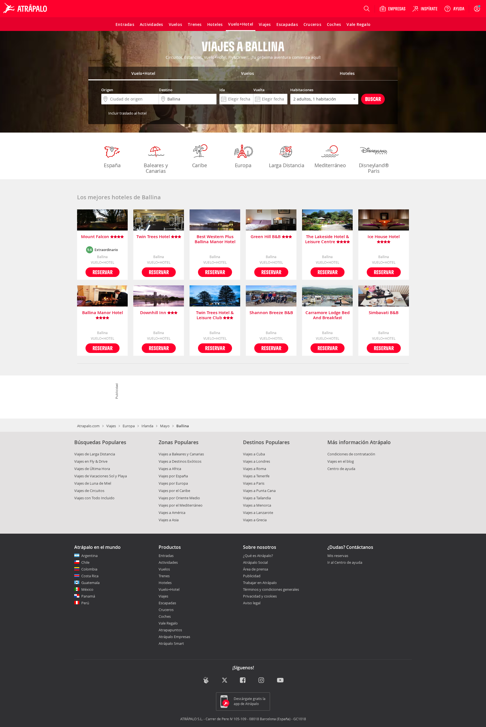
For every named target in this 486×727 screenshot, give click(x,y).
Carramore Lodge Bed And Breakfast (327, 315)
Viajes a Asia (169, 519)
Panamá (88, 596)
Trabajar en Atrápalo (260, 582)
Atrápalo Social (255, 562)
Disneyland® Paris (374, 168)
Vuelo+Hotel (169, 589)
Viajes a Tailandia (257, 497)
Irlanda (147, 425)
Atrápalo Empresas (174, 636)
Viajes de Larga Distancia (94, 454)
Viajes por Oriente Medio (179, 497)
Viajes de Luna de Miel (92, 483)
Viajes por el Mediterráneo (180, 505)
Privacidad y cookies (260, 596)
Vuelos (164, 569)
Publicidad (251, 575)
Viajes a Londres (256, 461)
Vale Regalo (168, 623)
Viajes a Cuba (254, 454)
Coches (165, 616)
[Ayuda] (454, 8)
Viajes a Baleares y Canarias (181, 454)
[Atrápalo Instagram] (261, 680)
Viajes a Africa (170, 468)
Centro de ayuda (341, 468)
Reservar (102, 272)
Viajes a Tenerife (256, 475)
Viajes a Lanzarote (258, 512)
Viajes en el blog (340, 461)
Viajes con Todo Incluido (94, 497)
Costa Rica (89, 575)
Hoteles (165, 582)
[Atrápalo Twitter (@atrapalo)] (224, 680)
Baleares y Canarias (156, 168)
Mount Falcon (95, 237)
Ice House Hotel (384, 237)
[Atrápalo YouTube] (280, 680)
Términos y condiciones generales (271, 589)
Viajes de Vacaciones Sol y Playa (100, 475)
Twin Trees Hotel (153, 237)
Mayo (165, 425)
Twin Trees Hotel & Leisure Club (215, 315)
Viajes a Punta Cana (259, 490)
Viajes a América (172, 512)
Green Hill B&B (266, 237)
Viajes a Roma (254, 468)
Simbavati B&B (384, 313)
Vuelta (259, 89)
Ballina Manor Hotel (102, 313)
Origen (107, 89)
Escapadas (167, 602)
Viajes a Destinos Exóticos (180, 461)
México (87, 589)
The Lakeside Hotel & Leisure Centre (327, 239)
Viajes (111, 425)
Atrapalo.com (88, 425)
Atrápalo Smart (171, 643)
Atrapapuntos (170, 629)
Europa (243, 165)
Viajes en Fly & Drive (90, 461)
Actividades (168, 562)
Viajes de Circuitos (89, 490)
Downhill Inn (153, 313)
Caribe (199, 165)
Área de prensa (255, 569)
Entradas (166, 555)
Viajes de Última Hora (92, 468)
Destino (165, 89)
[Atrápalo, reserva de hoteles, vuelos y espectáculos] (26, 8)
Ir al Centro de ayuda (344, 562)
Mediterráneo (330, 165)
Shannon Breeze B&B (271, 313)
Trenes (164, 575)
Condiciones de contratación (351, 454)
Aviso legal (251, 602)
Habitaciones (301, 89)
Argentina (89, 555)
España (112, 165)
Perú (85, 602)
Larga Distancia (286, 165)
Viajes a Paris (253, 483)
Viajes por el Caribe (174, 490)
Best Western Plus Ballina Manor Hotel (215, 239)
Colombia (89, 569)
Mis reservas (337, 556)
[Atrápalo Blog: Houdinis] (206, 680)
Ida (222, 89)
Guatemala (90, 582)
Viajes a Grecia (255, 519)
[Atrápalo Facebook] (243, 680)
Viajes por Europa (173, 483)
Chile (85, 562)
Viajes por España (173, 475)
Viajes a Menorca (257, 505)
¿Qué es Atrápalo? (258, 555)
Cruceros (166, 609)
